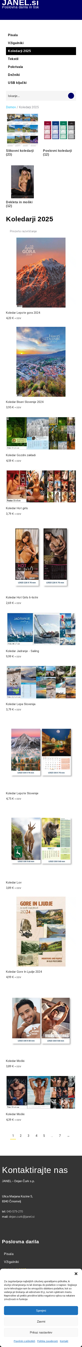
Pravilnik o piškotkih (24, 1341)
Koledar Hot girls (17, 508)
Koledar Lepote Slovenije (22, 793)
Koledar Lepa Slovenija (20, 704)
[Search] (71, 96)
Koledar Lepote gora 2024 (23, 312)
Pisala (13, 35)
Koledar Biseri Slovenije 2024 (24, 402)
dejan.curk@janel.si (21, 1216)
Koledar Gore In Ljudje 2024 (24, 971)
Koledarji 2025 (19, 51)
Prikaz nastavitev (41, 1332)
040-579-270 (15, 1211)
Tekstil (13, 59)
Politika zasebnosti (47, 1341)
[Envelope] (51, 1228)
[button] (76, 1274)
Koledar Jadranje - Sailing (22, 651)
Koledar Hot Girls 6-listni (22, 597)
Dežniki (14, 74)
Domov (11, 107)
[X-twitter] (18, 1228)
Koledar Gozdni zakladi (21, 455)
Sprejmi (41, 1310)
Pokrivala (15, 67)
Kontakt (64, 1341)
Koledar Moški (15, 1061)
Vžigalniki (15, 43)
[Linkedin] (40, 1228)
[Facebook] (7, 1228)
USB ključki (17, 82)
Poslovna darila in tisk (20, 7)
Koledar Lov (13, 882)
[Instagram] (29, 1228)
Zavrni (41, 1321)
